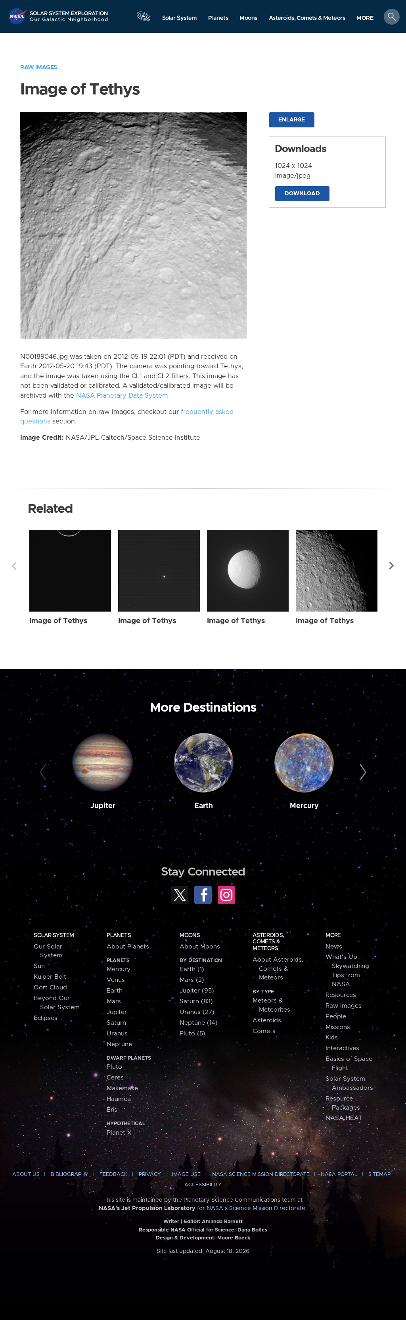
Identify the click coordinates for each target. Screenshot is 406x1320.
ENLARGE (291, 120)
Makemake (122, 1088)
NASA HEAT (344, 1118)
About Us (26, 1174)
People (336, 1017)
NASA (18, 16)
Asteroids (267, 1021)
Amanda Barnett (222, 1221)
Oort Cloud (50, 988)
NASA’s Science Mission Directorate (256, 1208)
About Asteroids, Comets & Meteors (278, 969)
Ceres (115, 1078)
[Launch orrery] (143, 18)
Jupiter (102, 806)
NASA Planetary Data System (122, 396)
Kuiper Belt (50, 977)
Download (302, 193)
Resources (341, 995)
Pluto (114, 1067)
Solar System (54, 935)
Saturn (116, 1023)
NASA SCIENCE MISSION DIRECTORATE (261, 1174)
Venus (116, 980)
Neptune (119, 1044)
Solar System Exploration (69, 10)
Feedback (113, 1174)
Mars (114, 1001)
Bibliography (69, 1174)
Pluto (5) (192, 1034)
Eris (112, 1110)
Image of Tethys (58, 621)
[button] (365, 18)
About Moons (200, 947)
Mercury (304, 806)
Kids (332, 1038)
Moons (190, 935)
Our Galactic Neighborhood (69, 21)
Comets (264, 1031)
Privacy (150, 1174)
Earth (203, 806)
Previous (14, 566)
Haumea (119, 1099)
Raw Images (38, 67)
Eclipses (45, 1018)
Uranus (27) (197, 1012)
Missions (338, 1027)
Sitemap (379, 1174)
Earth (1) (192, 969)
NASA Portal (339, 1174)
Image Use (186, 1174)
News (334, 947)
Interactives (342, 1048)
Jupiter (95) (197, 991)
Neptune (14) (199, 1023)
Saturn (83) (196, 1001)
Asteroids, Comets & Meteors (268, 942)
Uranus (117, 1034)
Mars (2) (192, 980)
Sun (39, 966)
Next (392, 566)
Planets (119, 935)
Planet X (119, 1133)
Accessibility (203, 1184)
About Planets (128, 947)
